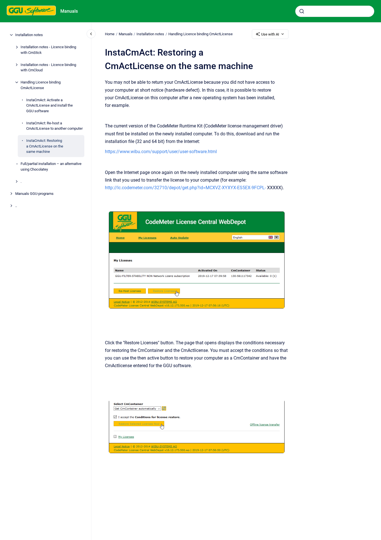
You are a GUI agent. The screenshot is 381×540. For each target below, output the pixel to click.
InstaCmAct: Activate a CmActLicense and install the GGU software (49, 105)
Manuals (69, 11)
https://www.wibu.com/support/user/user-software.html (161, 151)
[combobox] (335, 11)
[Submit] (301, 11)
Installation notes (29, 35)
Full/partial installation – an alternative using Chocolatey (51, 166)
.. (16, 205)
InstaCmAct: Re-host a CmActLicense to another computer (54, 126)
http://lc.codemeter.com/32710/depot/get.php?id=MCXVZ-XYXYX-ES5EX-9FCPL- (185, 187)
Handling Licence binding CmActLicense (41, 85)
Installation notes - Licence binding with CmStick (48, 50)
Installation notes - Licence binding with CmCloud (48, 67)
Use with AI (270, 34)
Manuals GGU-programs (34, 193)
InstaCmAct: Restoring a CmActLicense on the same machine (44, 146)
